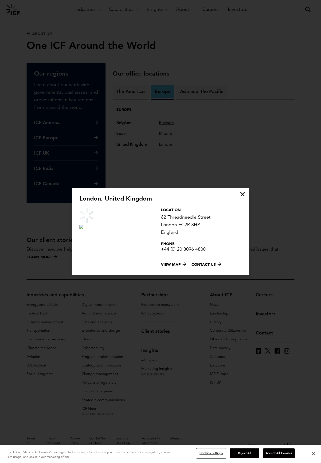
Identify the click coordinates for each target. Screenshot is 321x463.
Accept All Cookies (279, 453)
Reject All (244, 453)
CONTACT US (204, 264)
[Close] (313, 453)
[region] (160, 454)
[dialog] (160, 231)
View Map (171, 264)
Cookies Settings (211, 453)
